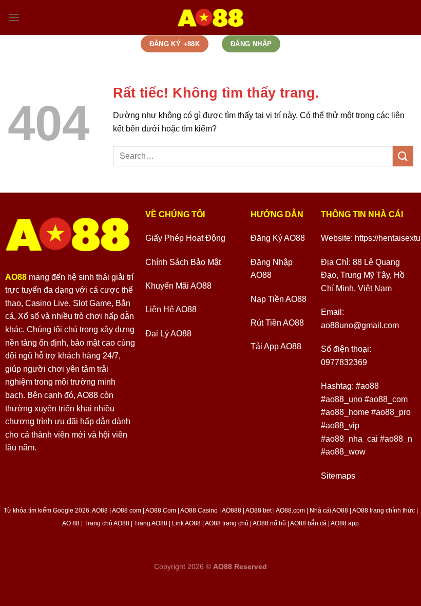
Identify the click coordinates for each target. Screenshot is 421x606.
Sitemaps (338, 475)
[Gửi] (403, 156)
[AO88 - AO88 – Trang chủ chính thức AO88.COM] (210, 17)
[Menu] (14, 17)
